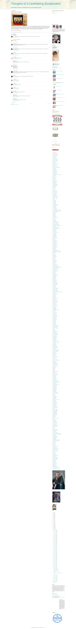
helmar (53, 285)
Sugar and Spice (54, 420)
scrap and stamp (54, 378)
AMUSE (54, 168)
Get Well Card (54, 268)
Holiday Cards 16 (55, 290)
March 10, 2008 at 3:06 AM (16, 100)
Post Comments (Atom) (16, 104)
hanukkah (54, 281)
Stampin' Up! (54, 413)
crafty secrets (54, 221)
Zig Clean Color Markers (55, 468)
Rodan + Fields (54, 372)
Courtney (14, 35)
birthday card (54, 184)
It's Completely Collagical (54, 141)
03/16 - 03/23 (55, 566)
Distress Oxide (54, 237)
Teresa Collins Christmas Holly (56, 433)
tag (53, 428)
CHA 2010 (54, 201)
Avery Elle (54, 175)
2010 (53, 527)
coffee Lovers (54, 212)
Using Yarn (54, 449)
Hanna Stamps (54, 280)
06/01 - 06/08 (55, 556)
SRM (53, 408)
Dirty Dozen (54, 236)
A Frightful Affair (54, 158)
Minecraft (54, 322)
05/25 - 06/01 (55, 557)
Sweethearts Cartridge (55, 425)
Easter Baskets (54, 244)
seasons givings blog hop (55, 384)
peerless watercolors (55, 350)
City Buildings (54, 207)
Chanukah (54, 203)
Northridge (54, 337)
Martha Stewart (54, 319)
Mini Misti (54, 323)
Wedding (54, 456)
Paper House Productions (55, 342)
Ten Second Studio (55, 432)
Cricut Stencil (54, 229)
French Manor (54, 264)
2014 (53, 523)
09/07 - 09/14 (55, 543)
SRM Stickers (54, 409)
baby (53, 176)
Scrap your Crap (54, 380)
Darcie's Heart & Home (55, 232)
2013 (53, 524)
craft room (54, 220)
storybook (54, 417)
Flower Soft (54, 261)
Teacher (54, 431)
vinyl (53, 453)
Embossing (54, 249)
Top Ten (54, 444)
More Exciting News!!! (55, 570)
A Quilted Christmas (55, 160)
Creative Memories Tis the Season (56, 225)
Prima (53, 358)
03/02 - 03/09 (55, 568)
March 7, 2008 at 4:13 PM (15, 41)
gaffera (39, 627)
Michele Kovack (55, 593)
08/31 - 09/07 (55, 544)
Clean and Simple (55, 208)
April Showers (54, 171)
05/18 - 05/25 (55, 558)
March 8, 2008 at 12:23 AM (16, 68)
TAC (53, 427)
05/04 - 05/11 (55, 560)
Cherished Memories (55, 204)
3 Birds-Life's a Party (55, 155)
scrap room (54, 379)
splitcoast (54, 404)
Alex (13, 75)
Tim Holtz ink (54, 441)
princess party (54, 359)
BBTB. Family (54, 180)
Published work (54, 363)
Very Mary (14, 79)
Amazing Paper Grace (55, 166)
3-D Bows (54, 156)
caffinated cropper (55, 195)
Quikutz (53, 367)
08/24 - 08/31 (55, 545)
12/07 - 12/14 (55, 532)
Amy (13, 83)
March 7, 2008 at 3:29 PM (15, 37)
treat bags (54, 445)
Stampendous (54, 411)
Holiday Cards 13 (55, 289)
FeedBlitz (56, 48)
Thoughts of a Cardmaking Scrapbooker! (36, 3)
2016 (53, 521)
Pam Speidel (14, 43)
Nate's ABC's (54, 330)
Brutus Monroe (54, 192)
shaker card (54, 386)
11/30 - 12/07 (55, 533)
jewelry (53, 303)
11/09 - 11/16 (55, 536)
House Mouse (54, 294)
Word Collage (54, 466)
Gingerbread (54, 270)
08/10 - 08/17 (55, 547)
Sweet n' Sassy (54, 423)
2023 (53, 515)
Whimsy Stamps (54, 458)
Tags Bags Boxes (55, 429)
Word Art (54, 464)
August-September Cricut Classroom (57, 174)
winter (53, 461)
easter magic (54, 246)
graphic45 (54, 277)
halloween (54, 278)
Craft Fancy (54, 219)
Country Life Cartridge (55, 217)
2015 (53, 522)
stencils (53, 416)
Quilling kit (54, 368)
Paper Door (54, 341)
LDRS (53, 313)
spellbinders (54, 403)
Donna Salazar (54, 241)
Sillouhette (54, 391)
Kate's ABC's (54, 310)
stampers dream (54, 412)
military (53, 321)
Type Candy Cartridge (55, 448)
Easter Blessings (54, 245)
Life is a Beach (54, 314)
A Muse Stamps (54, 159)
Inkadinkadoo (54, 299)
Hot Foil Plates (54, 293)
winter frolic (54, 462)
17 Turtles (54, 152)
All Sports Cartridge (55, 163)
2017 (53, 520)
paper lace (54, 343)
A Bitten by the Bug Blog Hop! (59, 97)
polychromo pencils (55, 356)
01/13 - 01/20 (55, 580)
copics (53, 215)
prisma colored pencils (55, 360)
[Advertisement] (56, 19)
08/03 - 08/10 (55, 548)
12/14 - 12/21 (55, 531)
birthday (54, 183)
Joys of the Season (55, 306)
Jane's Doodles (54, 302)
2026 (53, 512)
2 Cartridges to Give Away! (59, 86)
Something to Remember (55, 399)
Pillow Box (54, 354)
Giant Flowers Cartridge (55, 269)
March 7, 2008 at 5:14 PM (15, 50)
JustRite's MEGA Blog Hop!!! (59, 78)
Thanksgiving (54, 436)
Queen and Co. (54, 364)
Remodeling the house (55, 371)
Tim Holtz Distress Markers (56, 440)
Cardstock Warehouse (55, 197)
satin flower (54, 376)
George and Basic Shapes (56, 266)
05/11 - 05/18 (55, 559)
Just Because (54, 307)
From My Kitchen (54, 265)
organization (54, 338)
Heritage (54, 286)
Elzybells (54, 248)
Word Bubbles (54, 465)
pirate (53, 355)
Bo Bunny (54, 187)
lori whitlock (54, 318)
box (53, 188)
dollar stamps (54, 240)
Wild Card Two (54, 460)
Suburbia (54, 419)
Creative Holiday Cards (55, 224)
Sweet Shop (54, 424)
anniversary (54, 170)
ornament (54, 339)
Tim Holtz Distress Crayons (56, 439)
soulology (54, 400)
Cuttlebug (54, 231)
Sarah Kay (54, 375)
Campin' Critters (54, 196)
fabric (53, 253)
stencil (53, 415)
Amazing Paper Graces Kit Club (56, 167)
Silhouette (54, 390)
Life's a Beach (54, 315)
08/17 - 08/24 (55, 546)
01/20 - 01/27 (55, 579)
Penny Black (54, 352)
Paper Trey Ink (54, 346)
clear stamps (54, 209)
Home (30, 103)
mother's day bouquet (55, 325)
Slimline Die (54, 396)
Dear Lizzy (54, 233)
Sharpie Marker (54, 388)
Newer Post (12, 103)
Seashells (54, 383)
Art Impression (54, 172)
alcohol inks (54, 162)
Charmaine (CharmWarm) (16, 39)
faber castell (54, 252)
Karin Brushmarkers (55, 309)
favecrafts (54, 258)
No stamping (54, 335)
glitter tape (54, 272)
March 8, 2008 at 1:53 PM (15, 77)
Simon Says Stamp (55, 392)
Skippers (54, 395)
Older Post (48, 103)
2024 (53, 514)
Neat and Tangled (55, 331)
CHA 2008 (54, 200)
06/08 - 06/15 (55, 555)
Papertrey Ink (54, 348)
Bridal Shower (54, 191)
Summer (54, 421)
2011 (53, 526)
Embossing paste (55, 250)
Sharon (13, 52)
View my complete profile (55, 594)
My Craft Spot (54, 327)
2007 (53, 582)
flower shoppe (54, 260)
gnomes (54, 273)
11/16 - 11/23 (55, 535)
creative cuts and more (55, 223)
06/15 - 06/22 (55, 554)
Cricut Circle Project (55, 227)
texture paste (54, 435)
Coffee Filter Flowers (55, 211)
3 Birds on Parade (55, 154)
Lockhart (54, 317)
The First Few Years (55, 437)
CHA (53, 199)
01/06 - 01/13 (55, 581)
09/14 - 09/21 (55, 542)
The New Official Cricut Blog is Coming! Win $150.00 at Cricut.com (60, 82)
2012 (53, 525)
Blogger (44, 627)
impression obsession (55, 297)
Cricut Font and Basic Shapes (56, 228)
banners (54, 178)
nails (53, 329)
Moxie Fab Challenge (55, 326)
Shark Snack (54, 387)
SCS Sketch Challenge (55, 382)
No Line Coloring (55, 334)
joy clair (54, 305)
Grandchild (54, 276)
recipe (53, 370)
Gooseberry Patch (55, 274)
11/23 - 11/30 (55, 534)
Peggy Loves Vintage (55, 351)
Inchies (53, 298)
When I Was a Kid (55, 457)
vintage (53, 452)
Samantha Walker (55, 374)
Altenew (54, 164)
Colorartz (54, 213)
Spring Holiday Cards (55, 407)
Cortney (54, 216)
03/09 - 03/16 (55, 567)
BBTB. (53, 179)
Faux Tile (54, 257)
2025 (53, 513)
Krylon (53, 311)
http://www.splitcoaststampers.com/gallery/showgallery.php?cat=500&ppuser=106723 (59, 597)
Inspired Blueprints (55, 301)
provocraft (54, 362)
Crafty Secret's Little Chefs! (56, 569)
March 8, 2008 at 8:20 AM (15, 73)
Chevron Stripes (54, 205)
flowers (53, 262)
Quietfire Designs (55, 366)
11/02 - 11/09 (55, 537)
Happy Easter (54, 282)
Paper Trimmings (55, 347)
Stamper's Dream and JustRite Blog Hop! (60, 101)
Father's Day (54, 256)
